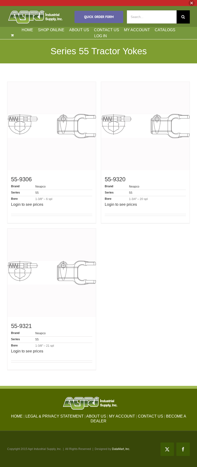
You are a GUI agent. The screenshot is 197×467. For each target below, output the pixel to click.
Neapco (40, 186)
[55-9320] (145, 126)
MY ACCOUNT (137, 30)
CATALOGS (165, 30)
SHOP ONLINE (51, 30)
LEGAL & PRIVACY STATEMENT (54, 416)
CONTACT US (106, 30)
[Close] (192, 3)
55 (37, 192)
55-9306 (21, 179)
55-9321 (21, 326)
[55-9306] (51, 126)
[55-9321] (51, 273)
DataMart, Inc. (121, 449)
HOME (27, 30)
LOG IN (100, 36)
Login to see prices (27, 204)
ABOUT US (79, 30)
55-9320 (115, 179)
